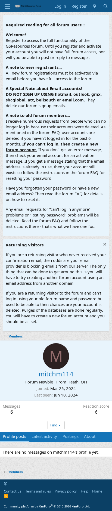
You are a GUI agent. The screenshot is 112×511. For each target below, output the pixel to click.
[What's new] (94, 6)
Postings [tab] (71, 436)
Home (97, 491)
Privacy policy (66, 491)
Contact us (12, 491)
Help (84, 491)
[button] (5, 484)
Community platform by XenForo (47, 506)
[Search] (105, 6)
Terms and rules (38, 491)
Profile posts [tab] (14, 436)
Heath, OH (77, 382)
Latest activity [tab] (44, 436)
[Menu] (7, 6)
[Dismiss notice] (104, 245)
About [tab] (89, 436)
